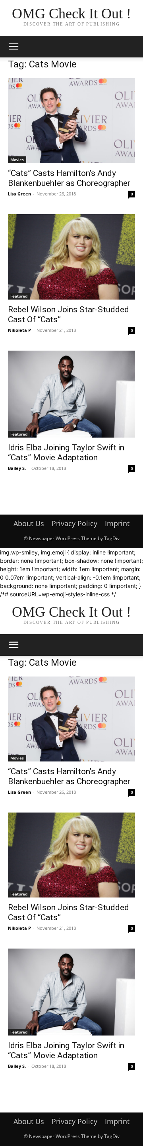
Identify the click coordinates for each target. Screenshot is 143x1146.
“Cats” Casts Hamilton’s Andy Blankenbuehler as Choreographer (69, 178)
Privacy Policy (74, 523)
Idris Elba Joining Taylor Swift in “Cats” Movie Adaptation (66, 452)
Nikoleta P (19, 330)
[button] (13, 46)
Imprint (117, 523)
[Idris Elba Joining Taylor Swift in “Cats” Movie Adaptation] (71, 394)
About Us (29, 523)
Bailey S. (17, 468)
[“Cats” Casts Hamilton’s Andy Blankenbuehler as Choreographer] (71, 120)
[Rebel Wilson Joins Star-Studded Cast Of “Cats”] (71, 256)
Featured (18, 296)
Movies (17, 159)
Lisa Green (19, 194)
